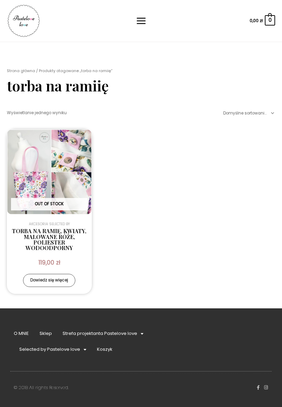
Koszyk (104, 349)
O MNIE (21, 333)
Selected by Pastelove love (49, 349)
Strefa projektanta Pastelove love (100, 333)
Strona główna (21, 70)
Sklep (46, 333)
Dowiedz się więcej (49, 280)
